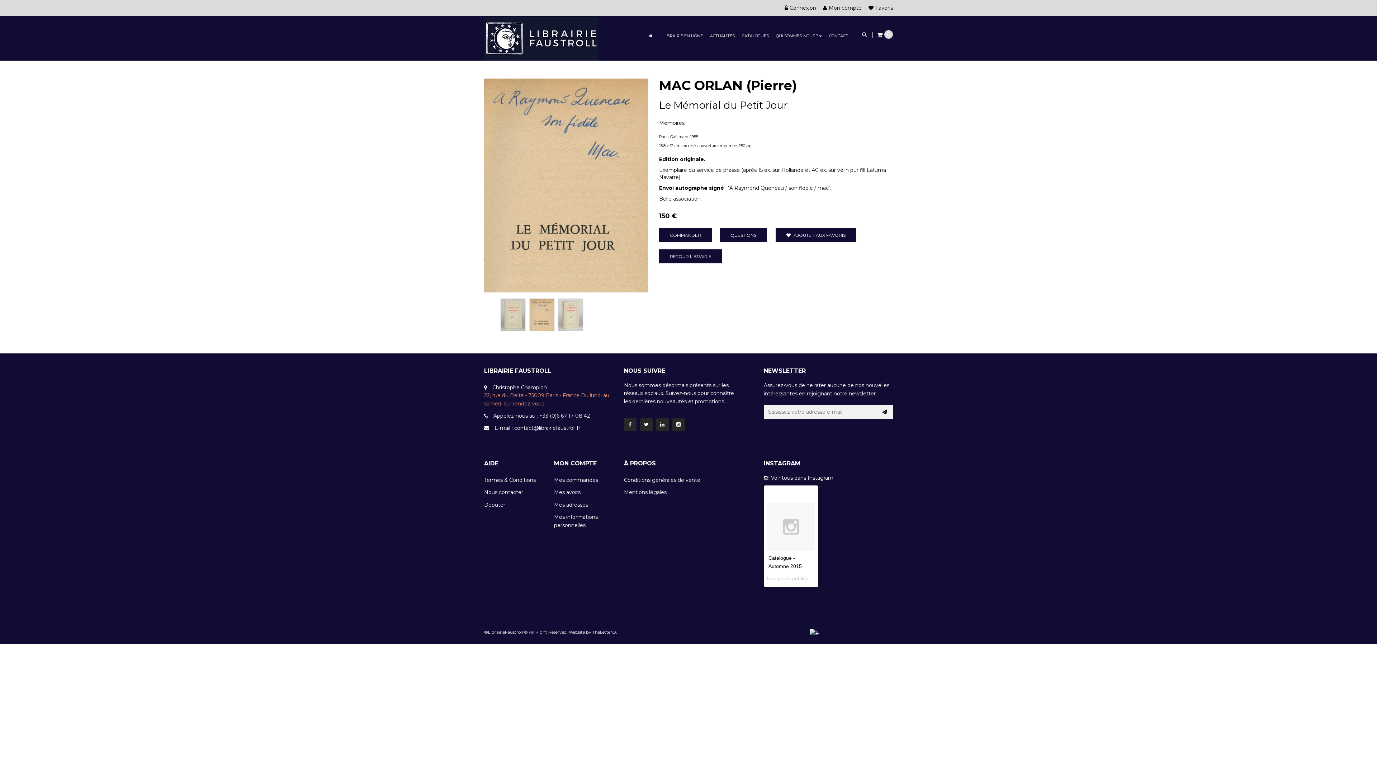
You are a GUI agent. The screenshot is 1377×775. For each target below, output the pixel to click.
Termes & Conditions (510, 480)
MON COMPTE (575, 463)
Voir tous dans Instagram (800, 478)
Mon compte (845, 8)
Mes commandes (576, 480)
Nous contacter (503, 492)
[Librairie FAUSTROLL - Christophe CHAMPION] (541, 38)
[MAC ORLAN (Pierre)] (513, 314)
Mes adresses (571, 505)
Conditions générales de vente (662, 480)
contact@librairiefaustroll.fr (547, 428)
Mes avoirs (567, 492)
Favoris (884, 8)
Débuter (494, 505)
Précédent (492, 313)
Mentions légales (645, 492)
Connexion (803, 8)
